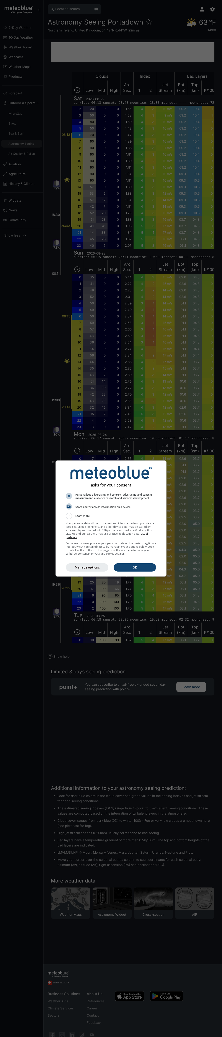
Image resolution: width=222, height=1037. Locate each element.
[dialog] (111, 518)
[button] (111, 516)
